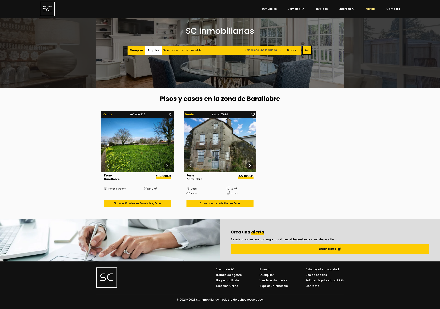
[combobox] (262, 50)
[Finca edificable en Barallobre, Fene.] (137, 145)
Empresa (345, 9)
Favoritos (321, 9)
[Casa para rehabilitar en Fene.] (220, 145)
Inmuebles (269, 9)
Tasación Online (227, 286)
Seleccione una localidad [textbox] (261, 50)
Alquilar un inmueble (274, 286)
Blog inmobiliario (227, 280)
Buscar (291, 50)
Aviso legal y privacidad (322, 269)
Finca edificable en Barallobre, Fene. (137, 203)
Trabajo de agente (229, 275)
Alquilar (154, 50)
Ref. (306, 50)
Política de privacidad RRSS (325, 280)
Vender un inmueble (273, 280)
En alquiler (267, 275)
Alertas (370, 9)
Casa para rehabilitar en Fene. (220, 203)
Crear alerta (327, 249)
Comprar (136, 50)
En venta (265, 269)
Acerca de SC (225, 269)
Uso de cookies (316, 275)
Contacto (393, 9)
